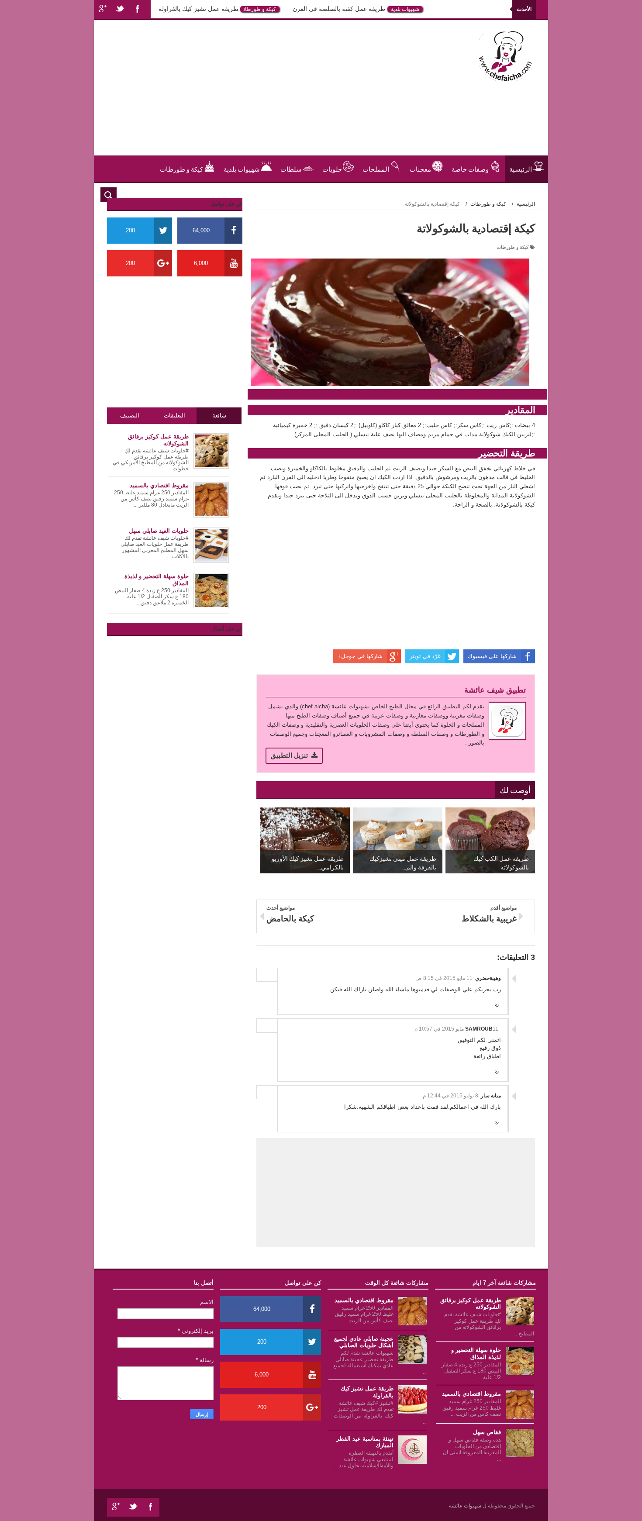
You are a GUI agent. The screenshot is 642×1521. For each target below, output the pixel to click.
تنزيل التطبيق (289, 755)
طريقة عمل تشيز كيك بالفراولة (222, 8)
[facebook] (137, 9)
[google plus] (102, 9)
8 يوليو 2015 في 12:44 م (450, 1096)
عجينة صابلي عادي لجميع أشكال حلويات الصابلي (363, 1342)
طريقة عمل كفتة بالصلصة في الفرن (362, 8)
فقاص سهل (487, 1432)
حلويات (160, 9)
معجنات (420, 168)
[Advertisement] (262, 94)
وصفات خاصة (470, 168)
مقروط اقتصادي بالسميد (471, 1393)
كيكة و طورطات (283, 9)
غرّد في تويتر (425, 656)
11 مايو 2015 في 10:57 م (456, 1029)
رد (497, 1004)
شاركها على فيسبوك (492, 656)
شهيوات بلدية (428, 9)
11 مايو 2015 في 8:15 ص (444, 978)
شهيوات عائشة (466, 1506)
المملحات (375, 168)
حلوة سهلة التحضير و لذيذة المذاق (476, 1353)
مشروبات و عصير (508, 195)
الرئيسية (520, 168)
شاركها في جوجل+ (360, 656)
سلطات (291, 168)
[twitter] (120, 9)
